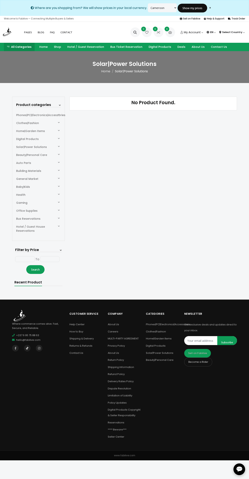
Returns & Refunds (80, 346)
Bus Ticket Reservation (126, 47)
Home (43, 47)
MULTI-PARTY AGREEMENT (123, 338)
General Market (27, 179)
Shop (57, 47)
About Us (198, 47)
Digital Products (160, 47)
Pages (28, 32)
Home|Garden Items (30, 131)
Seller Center (116, 437)
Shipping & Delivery (81, 338)
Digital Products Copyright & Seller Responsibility (124, 412)
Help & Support (215, 18)
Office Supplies (27, 211)
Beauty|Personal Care (31, 155)
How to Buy (76, 331)
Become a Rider (198, 362)
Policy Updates (117, 403)
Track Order (238, 18)
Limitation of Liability (120, 395)
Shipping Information (121, 367)
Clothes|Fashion (27, 123)
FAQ (52, 32)
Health (20, 195)
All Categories (21, 47)
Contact (66, 32)
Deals (181, 47)
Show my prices (192, 8)
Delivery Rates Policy (121, 381)
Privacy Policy (116, 346)
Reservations (116, 422)
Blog (41, 32)
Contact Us (219, 47)
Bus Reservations (28, 219)
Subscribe (227, 342)
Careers (113, 331)
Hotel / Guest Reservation (85, 47)
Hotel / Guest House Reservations (30, 229)
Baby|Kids (23, 187)
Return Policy (116, 360)
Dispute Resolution (119, 388)
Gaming (21, 203)
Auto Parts (23, 163)
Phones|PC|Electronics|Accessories (40, 115)
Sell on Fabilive (191, 18)
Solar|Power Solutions (31, 147)
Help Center (77, 324)
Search (35, 269)
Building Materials (28, 171)
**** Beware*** (117, 429)
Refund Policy (116, 374)
